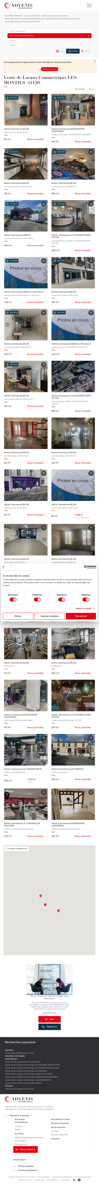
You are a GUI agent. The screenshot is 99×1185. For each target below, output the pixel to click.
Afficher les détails (84, 608)
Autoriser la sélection (50, 616)
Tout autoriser (81, 616)
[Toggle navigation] (89, 5)
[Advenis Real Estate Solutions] (18, 5)
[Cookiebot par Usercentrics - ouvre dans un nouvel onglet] (85, 567)
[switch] (37, 600)
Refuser (18, 616)
